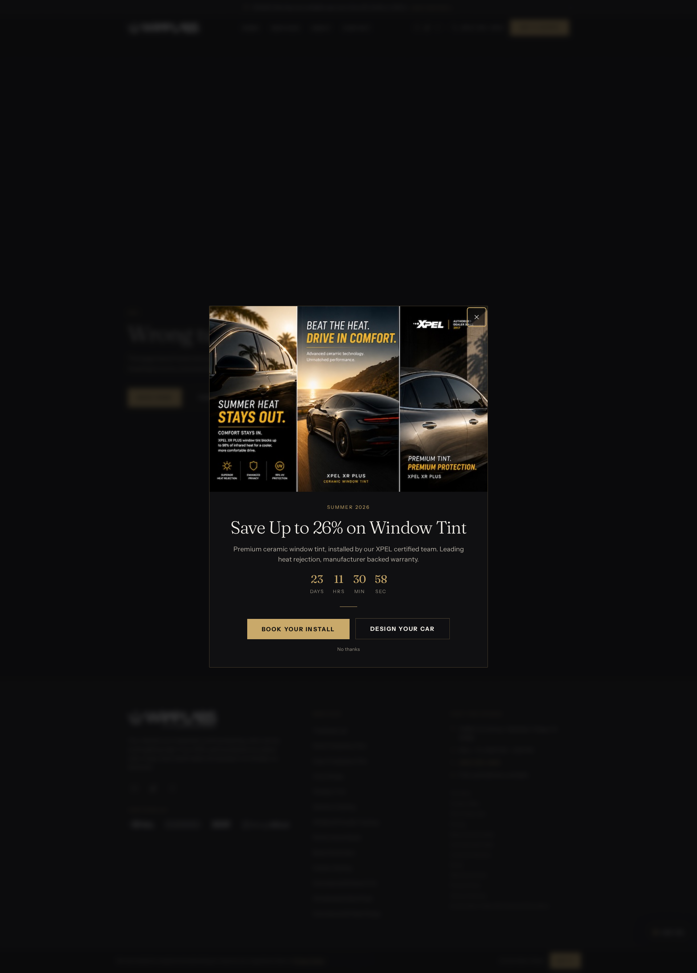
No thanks (348, 649)
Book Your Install (298, 628)
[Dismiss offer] (477, 317)
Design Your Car (402, 628)
